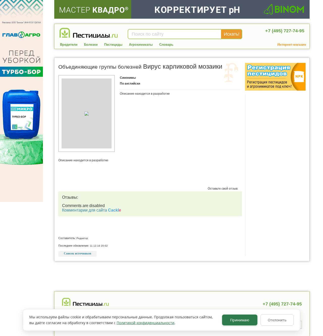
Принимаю (239, 320)
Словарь (166, 44)
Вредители (68, 44)
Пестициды (113, 44)
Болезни (91, 44)
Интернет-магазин (291, 44)
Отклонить (277, 320)
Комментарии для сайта (91, 210)
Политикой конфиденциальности (145, 322)
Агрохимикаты (141, 44)
